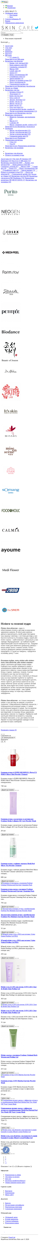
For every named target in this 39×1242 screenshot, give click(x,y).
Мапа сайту (9, 1195)
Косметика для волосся (13, 115)
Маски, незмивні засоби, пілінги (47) (23, 125)
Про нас (8, 1179)
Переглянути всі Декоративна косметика (20, 146)
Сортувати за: (6, 735)
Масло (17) (14, 121)
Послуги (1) (16, 161)
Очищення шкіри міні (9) (19, 136)
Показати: (4, 739)
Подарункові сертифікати (14, 1205)
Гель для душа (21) (16, 107)
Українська (11, 8)
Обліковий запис (11, 1217)
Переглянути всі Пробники (15, 138)
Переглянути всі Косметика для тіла (18, 113)
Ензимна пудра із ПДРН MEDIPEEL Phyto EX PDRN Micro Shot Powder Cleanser (19, 773)
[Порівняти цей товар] (18, 790)
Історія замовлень (11, 1219)
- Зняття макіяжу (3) (27, 170)
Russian (10, 6)
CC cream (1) (14, 57)
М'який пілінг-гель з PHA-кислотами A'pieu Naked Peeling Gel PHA (18, 941)
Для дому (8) (17, 159)
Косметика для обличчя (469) (11, 163)
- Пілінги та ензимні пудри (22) (19, 171)
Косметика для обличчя (14, 61)
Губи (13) (13, 142)
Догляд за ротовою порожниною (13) (23, 111)
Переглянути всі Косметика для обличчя (20, 86)
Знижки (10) (26, 159)
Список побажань (11, 1221)
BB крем (8, 55)
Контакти (8, 1191)
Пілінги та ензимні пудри (14, 155)
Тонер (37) (13, 73)
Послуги (8, 53)
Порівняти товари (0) (9, 730)
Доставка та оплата (12, 1177)
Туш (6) (12, 144)
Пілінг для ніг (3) (16, 101)
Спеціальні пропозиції (13, 1209)
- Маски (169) (24, 166)
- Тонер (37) (12, 168)
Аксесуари (9, 46)
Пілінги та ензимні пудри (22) (21, 80)
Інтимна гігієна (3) (16, 92)
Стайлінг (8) (14, 123)
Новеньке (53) (6, 161)
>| (5, 1163)
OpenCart (11, 1237)
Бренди (8, 1203)
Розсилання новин (12, 1223)
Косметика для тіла (12, 90)
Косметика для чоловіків (14, 148)
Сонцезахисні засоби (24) (19, 84)
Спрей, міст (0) (15, 71)
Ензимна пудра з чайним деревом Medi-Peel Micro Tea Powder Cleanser (18, 864)
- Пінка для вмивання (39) (27, 168)
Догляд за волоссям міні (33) (20, 134)
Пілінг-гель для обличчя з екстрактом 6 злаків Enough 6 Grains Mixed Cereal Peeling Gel (19, 1137)
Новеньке (8, 51)
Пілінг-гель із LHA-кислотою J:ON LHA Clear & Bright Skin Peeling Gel (19, 988)
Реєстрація (13, 15)
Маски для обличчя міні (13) (20, 130)
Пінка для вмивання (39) (19, 75)
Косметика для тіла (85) (20, 176)
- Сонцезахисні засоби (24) (20, 174)
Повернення (9, 1193)
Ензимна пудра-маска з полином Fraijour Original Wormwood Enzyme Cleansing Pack (17, 890)
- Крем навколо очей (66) (20, 165)
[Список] (2, 734)
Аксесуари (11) (6, 159)
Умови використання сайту (15, 1182)
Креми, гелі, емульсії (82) (19, 63)
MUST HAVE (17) (18, 180)
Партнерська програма (13, 1207)
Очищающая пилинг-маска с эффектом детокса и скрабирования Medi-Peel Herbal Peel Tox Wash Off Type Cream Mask (19, 1110)
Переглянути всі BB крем (14, 59)
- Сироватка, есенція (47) (16, 165)
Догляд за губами (11, 88)
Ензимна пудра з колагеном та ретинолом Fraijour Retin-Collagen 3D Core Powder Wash (18, 820)
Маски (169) (14, 69)
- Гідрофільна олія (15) (10, 170)
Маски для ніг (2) (16, 103)
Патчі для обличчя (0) (17, 82)
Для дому (8, 48)
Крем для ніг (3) (15, 105)
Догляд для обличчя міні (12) (20, 132)
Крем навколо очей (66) (18, 65)
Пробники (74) (18, 178)
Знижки (8, 50)
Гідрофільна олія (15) (17, 76)
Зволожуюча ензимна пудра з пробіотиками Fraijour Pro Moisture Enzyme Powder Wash (18, 916)
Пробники (9, 128)
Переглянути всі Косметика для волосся (20, 126)
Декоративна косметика (14, 140)
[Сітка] (4, 734)
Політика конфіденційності (15, 1181)
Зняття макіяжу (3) (16, 78)
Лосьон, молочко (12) (17, 100)
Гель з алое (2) (15, 98)
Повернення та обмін (13, 1175)
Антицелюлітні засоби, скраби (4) (22, 109)
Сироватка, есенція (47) (18, 67)
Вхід (11, 17)
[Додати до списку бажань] (16, 790)
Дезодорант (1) (15, 94)
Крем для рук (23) (16, 96)
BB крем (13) (26, 161)
